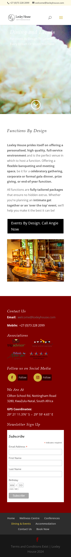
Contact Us (25, 529)
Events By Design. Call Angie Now (34, 226)
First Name (15, 458)
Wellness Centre (29, 518)
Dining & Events (21, 523)
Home (11, 518)
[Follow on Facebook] (12, 377)
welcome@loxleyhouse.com (37, 317)
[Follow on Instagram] (37, 377)
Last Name (15, 469)
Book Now (42, 529)
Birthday (13, 480)
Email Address (18, 446)
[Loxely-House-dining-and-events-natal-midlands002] (35, 280)
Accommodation (46, 523)
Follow (22, 377)
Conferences (52, 518)
